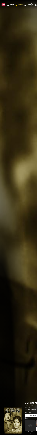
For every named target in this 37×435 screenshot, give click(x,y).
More (33, 412)
